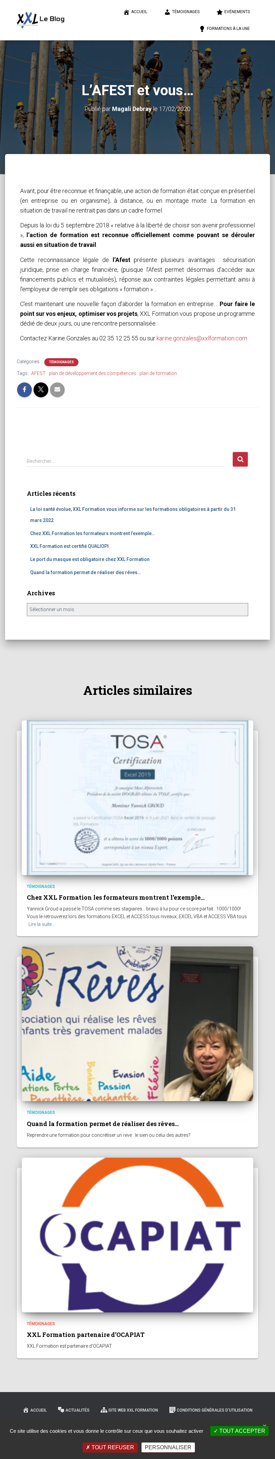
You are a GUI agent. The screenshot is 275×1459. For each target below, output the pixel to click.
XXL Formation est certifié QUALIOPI (69, 546)
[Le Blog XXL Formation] (41, 20)
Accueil (139, 11)
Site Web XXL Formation (133, 1410)
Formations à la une (228, 28)
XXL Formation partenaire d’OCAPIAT (86, 1335)
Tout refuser (112, 1447)
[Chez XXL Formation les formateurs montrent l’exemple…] (137, 797)
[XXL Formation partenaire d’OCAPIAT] (137, 1234)
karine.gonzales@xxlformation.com (202, 338)
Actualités (77, 1410)
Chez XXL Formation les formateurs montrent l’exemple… (92, 533)
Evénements (237, 11)
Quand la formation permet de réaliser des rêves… (85, 572)
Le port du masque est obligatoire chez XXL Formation (90, 559)
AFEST (38, 373)
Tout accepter (241, 1431)
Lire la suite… (42, 924)
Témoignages (186, 11)
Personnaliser (168, 1447)
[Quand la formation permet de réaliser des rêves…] (137, 1023)
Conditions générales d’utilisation (215, 1410)
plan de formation (158, 373)
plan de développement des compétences (92, 373)
